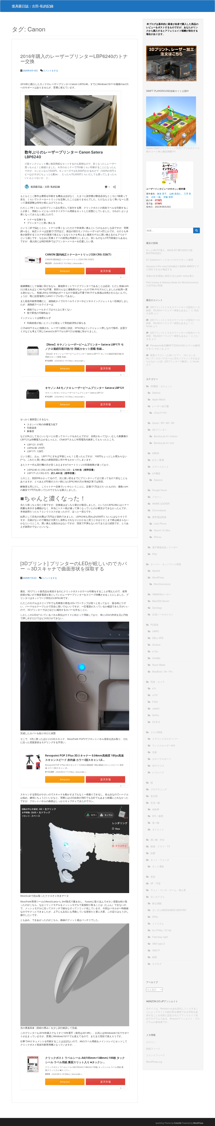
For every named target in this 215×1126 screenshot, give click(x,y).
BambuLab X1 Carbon (166, 436)
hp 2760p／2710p (161, 930)
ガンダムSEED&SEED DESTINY (169, 910)
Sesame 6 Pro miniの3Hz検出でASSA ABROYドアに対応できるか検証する (172, 268)
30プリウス (158, 765)
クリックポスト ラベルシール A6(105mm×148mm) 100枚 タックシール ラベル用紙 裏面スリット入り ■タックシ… (85, 1060)
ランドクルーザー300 (163, 745)
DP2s (155, 916)
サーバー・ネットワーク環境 (165, 564)
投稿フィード (153, 1048)
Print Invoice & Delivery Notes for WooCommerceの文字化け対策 (172, 284)
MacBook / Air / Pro (162, 671)
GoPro (155, 715)
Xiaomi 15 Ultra (162, 530)
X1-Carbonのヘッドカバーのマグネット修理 (169, 259)
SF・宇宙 (155, 883)
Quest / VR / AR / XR (163, 423)
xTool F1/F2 (160, 412)
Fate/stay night (160, 937)
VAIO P (156, 950)
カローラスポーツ (161, 759)
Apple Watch (158, 399)
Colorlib (177, 1122)
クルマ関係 (156, 732)
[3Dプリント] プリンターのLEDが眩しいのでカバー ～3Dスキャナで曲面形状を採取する (73, 566)
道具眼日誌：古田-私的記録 (32, 6)
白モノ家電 (158, 460)
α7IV (155, 695)
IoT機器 (156, 473)
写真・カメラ (157, 681)
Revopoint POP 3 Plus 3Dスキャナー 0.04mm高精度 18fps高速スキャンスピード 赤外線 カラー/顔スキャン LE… (84, 758)
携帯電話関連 (159, 517)
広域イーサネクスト (162, 614)
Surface (156, 644)
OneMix (156, 658)
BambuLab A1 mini (164, 443)
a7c (154, 688)
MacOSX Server (160, 601)
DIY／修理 (157, 816)
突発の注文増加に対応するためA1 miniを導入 (170, 275)
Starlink (156, 570)
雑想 (154, 957)
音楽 (152, 876)
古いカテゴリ (157, 896)
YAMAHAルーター (161, 594)
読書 (152, 853)
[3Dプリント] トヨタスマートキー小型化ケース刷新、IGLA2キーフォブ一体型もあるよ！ (173, 308)
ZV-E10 (156, 722)
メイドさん (158, 923)
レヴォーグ (158, 772)
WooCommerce (162, 584)
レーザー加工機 (160, 406)
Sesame (158, 480)
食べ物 (155, 822)
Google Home (159, 490)
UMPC (155, 631)
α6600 (155, 708)
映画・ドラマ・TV (160, 846)
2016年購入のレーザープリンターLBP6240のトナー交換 (74, 58)
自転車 (155, 809)
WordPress (158, 577)
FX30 (155, 701)
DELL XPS (157, 638)
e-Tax (155, 651)
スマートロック (160, 466)
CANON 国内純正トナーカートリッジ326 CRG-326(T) (78, 254)
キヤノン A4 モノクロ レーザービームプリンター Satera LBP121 (84, 388)
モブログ (157, 963)
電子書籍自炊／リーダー (165, 547)
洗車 (154, 752)
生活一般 (155, 802)
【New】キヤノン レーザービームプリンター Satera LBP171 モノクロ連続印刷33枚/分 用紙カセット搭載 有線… (84, 347)
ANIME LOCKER (161, 503)
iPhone (157, 537)
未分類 (154, 796)
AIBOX (155, 453)
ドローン (157, 497)
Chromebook (159, 510)
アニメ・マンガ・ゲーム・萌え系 (168, 890)
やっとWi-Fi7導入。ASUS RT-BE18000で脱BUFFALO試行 (169, 251)
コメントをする (50, 70)
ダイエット (158, 829)
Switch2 (156, 392)
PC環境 (154, 624)
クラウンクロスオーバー (165, 738)
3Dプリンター (159, 429)
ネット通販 (158, 866)
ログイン (151, 1042)
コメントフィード (155, 1055)
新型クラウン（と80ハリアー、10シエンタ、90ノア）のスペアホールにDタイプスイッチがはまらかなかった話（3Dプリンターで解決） (173, 358)
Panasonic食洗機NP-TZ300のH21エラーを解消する (173, 347)
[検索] (196, 230)
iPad (154, 554)
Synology (157, 607)
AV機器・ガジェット (161, 386)
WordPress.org (154, 1061)
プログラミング (158, 789)
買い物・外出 (157, 839)
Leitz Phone (160, 523)
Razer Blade (158, 664)
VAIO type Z (158, 943)
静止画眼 (157, 903)
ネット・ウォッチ (159, 859)
